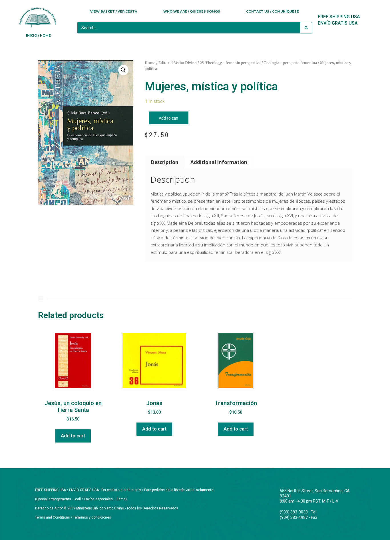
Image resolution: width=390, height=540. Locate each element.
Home (150, 63)
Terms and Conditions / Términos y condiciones (73, 517)
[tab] (165, 162)
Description (164, 162)
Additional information (218, 162)
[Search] (306, 27)
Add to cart (168, 118)
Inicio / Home (38, 35)
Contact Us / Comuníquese (272, 11)
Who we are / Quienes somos (191, 11)
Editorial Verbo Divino (177, 63)
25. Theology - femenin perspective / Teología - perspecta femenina (258, 63)
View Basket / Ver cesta (113, 11)
